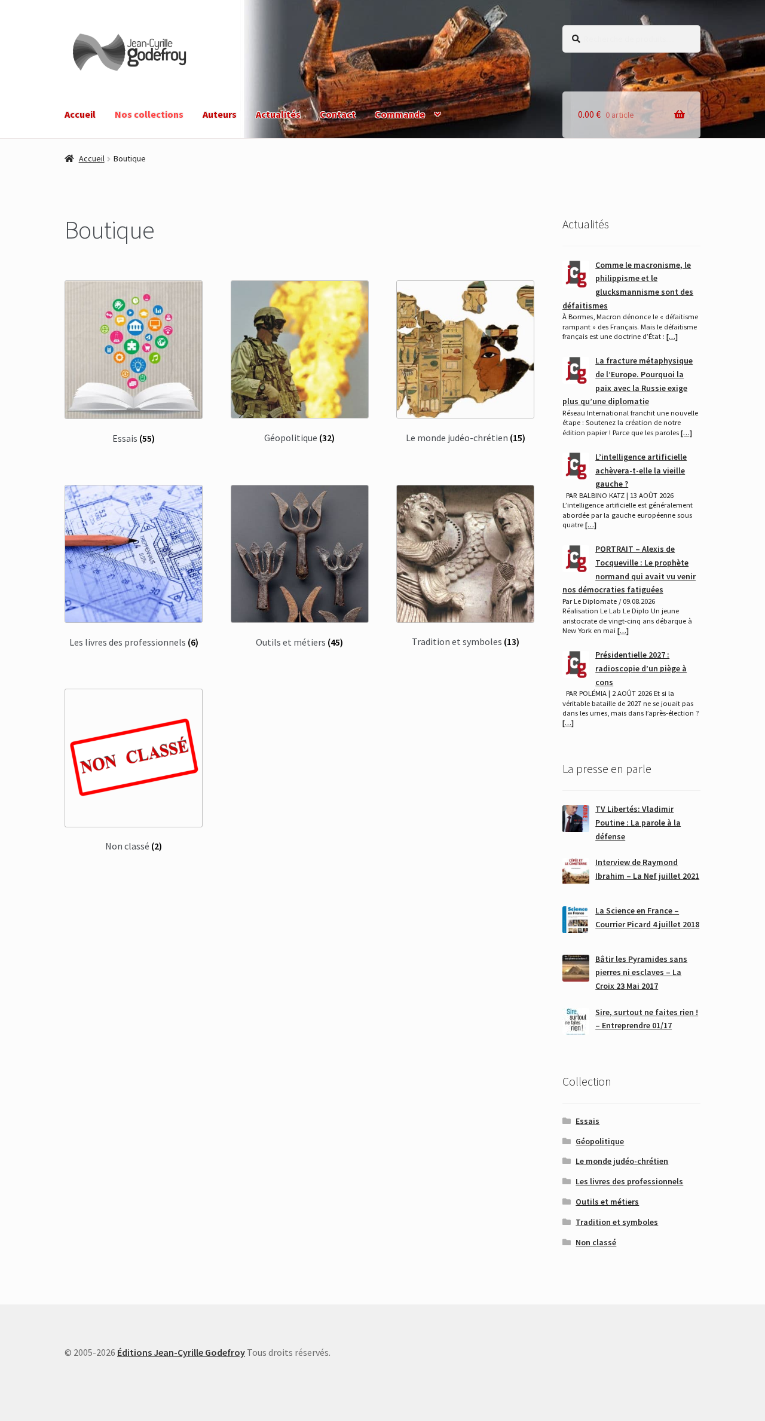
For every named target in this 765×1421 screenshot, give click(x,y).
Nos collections (149, 114)
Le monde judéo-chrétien (622, 1161)
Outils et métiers (607, 1201)
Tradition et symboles (617, 1222)
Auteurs (220, 114)
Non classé (596, 1242)
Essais (587, 1121)
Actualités (278, 114)
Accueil (80, 114)
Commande (400, 114)
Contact (338, 114)
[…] (672, 336)
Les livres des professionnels (629, 1181)
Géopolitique (600, 1141)
